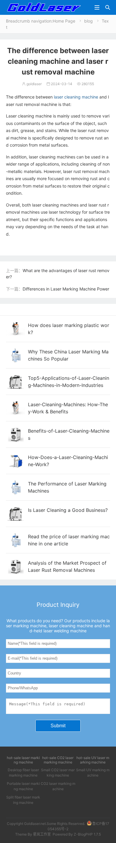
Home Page (64, 20)
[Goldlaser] (43, 6)
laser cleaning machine (76, 96)
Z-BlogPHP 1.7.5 (87, 834)
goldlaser (32, 84)
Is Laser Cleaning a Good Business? (68, 510)
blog (88, 20)
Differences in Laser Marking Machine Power (66, 288)
